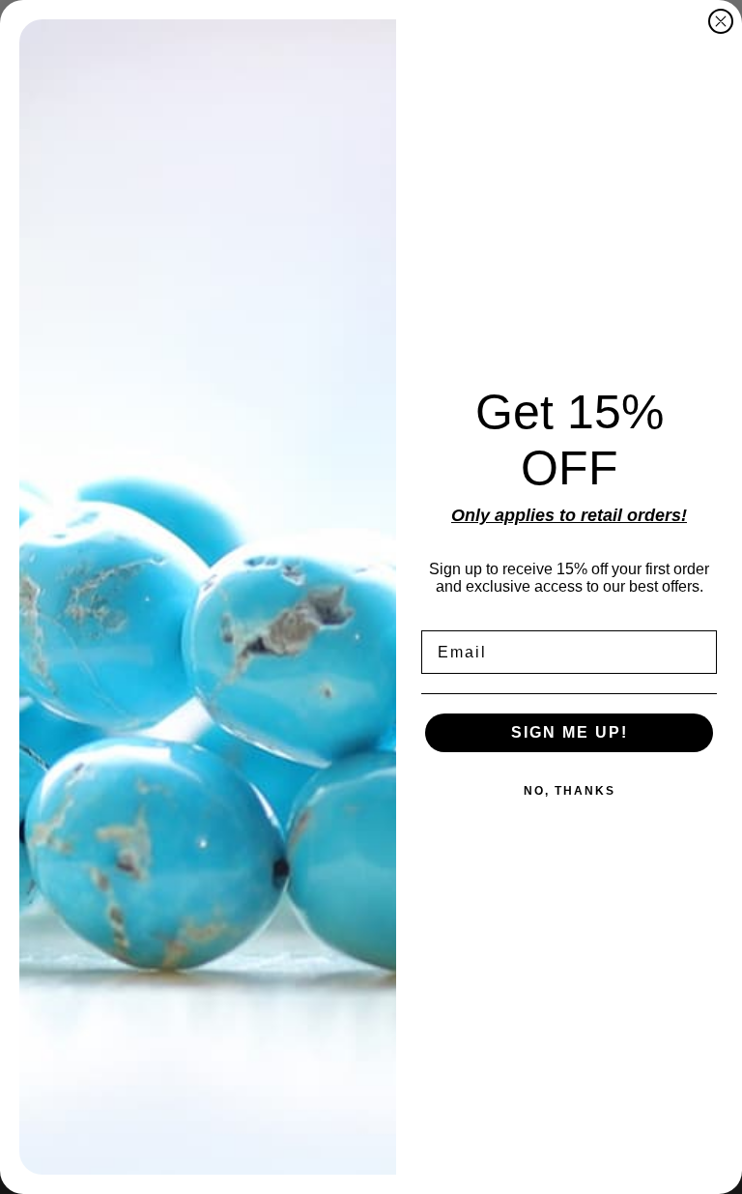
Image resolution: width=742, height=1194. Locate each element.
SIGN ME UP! (569, 732)
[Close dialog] (720, 21)
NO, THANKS (569, 791)
